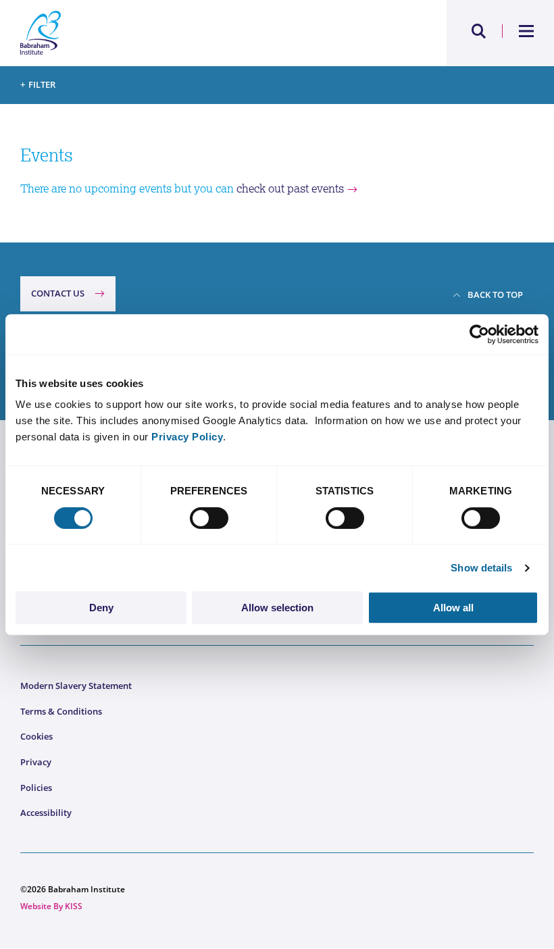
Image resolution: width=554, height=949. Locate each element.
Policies (36, 787)
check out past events (290, 188)
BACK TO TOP (495, 294)
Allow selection (277, 607)
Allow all (453, 607)
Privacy (35, 762)
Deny (101, 607)
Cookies (36, 736)
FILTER (41, 84)
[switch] (209, 518)
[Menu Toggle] (526, 31)
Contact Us (57, 293)
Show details (481, 567)
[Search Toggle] (479, 31)
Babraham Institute (148, 33)
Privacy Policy (187, 436)
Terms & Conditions (61, 711)
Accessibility (46, 812)
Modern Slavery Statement (76, 685)
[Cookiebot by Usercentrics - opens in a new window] (479, 334)
